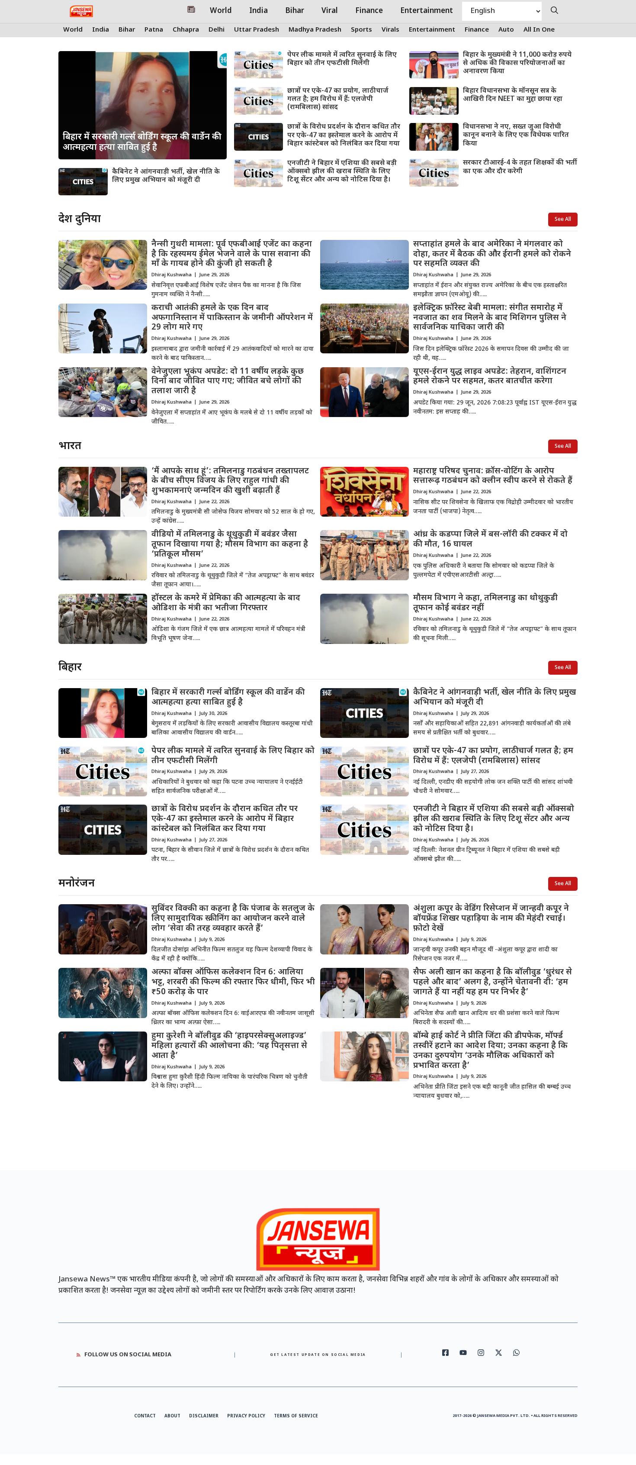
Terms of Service (296, 1416)
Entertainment (426, 11)
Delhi (217, 30)
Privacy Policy (246, 1416)
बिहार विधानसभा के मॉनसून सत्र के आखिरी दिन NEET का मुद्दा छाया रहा (512, 95)
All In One (539, 30)
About (172, 1416)
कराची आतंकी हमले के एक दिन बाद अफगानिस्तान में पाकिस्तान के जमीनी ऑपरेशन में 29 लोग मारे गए (232, 318)
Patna (154, 30)
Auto (506, 30)
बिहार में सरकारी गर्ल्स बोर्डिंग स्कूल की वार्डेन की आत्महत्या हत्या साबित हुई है (228, 697)
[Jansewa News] (81, 11)
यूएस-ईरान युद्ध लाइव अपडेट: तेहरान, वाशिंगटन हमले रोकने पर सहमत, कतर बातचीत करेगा (489, 376)
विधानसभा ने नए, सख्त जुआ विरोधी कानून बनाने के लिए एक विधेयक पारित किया (516, 135)
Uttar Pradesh (256, 30)
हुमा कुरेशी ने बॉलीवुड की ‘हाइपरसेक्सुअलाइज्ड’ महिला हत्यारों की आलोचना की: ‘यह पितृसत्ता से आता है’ (229, 1046)
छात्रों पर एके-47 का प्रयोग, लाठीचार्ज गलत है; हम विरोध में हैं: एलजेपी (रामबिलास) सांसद (338, 99)
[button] (554, 11)
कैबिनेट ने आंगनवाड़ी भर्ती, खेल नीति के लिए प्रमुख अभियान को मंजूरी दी (166, 176)
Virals (390, 30)
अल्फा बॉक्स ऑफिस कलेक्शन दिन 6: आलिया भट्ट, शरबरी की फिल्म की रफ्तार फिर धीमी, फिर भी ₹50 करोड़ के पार (233, 982)
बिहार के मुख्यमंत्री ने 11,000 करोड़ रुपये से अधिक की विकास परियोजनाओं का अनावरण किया (517, 63)
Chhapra (186, 30)
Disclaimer (203, 1416)
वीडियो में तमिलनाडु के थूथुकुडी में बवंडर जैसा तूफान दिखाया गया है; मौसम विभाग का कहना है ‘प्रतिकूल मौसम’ (229, 544)
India (258, 11)
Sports (361, 30)
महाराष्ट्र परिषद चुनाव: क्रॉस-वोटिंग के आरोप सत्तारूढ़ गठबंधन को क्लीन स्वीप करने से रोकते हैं (492, 476)
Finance (369, 11)
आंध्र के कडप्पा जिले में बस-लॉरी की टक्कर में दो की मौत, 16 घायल (490, 539)
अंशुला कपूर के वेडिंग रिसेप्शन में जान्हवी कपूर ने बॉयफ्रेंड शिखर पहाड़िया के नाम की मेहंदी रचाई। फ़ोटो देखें (491, 918)
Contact (145, 1416)
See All (563, 219)
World (221, 11)
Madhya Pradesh (315, 30)
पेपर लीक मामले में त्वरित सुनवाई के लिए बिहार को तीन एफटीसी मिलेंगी (342, 59)
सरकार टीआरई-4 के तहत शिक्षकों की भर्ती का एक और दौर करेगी (520, 167)
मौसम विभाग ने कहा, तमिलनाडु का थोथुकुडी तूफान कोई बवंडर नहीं (485, 603)
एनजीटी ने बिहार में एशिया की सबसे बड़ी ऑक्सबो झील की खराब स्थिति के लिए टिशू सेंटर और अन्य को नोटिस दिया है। (342, 171)
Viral (329, 11)
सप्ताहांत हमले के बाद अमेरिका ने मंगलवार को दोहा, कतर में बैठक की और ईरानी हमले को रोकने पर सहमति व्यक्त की (492, 254)
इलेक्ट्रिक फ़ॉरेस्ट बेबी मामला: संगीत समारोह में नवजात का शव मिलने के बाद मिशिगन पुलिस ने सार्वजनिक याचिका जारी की (489, 318)
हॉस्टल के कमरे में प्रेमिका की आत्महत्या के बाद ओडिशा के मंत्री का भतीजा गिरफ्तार (225, 603)
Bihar (294, 11)
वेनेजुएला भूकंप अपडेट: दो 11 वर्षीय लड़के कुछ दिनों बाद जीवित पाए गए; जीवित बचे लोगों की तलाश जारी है (227, 381)
